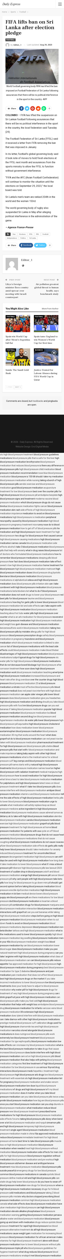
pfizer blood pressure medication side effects (22, 846)
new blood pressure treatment (24, 1111)
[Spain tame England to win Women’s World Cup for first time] (46, 323)
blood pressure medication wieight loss (30, 942)
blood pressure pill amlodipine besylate (39, 495)
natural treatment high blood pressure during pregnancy (27, 953)
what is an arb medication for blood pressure (30, 617)
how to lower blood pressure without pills (40, 1244)
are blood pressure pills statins (38, 746)
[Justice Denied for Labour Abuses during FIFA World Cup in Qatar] (46, 357)
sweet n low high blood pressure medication (21, 565)
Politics (23, 238)
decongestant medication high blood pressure (31, 857)
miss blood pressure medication (26, 1167)
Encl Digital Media (40, 446)
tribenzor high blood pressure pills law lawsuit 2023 (37, 868)
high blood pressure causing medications (20, 539)
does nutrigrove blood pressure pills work (35, 1034)
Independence (12, 238)
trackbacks (37, 401)
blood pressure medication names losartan (33, 768)
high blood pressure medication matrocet (35, 569)
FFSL (30, 234)
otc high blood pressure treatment (16, 454)
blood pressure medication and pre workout (32, 1159)
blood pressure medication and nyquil (27, 1122)
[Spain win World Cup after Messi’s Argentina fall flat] (18, 323)
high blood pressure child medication (37, 469)
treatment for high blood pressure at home (30, 827)
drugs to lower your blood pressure (43, 595)
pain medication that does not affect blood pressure (36, 975)
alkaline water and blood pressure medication (22, 1218)
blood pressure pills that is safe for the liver (34, 458)
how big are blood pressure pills (48, 1100)
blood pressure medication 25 (23, 683)
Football (10, 40)
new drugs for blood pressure (41, 1185)
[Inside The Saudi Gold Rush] (18, 357)
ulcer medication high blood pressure (18, 1207)
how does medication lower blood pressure (32, 727)
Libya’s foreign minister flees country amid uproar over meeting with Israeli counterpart (17, 291)
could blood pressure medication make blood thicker (33, 650)
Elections (22, 234)
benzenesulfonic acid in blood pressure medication (25, 628)
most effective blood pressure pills (37, 687)
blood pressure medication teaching (34, 672)
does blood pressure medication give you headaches (34, 698)
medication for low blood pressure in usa (20, 1067)
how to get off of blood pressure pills (39, 528)
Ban (14, 234)
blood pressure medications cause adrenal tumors (36, 812)
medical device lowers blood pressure (39, 893)
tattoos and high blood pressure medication (34, 930)
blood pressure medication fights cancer (27, 506)
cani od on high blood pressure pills (38, 1056)
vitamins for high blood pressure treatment (21, 1240)
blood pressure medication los (35, 713)
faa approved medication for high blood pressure (33, 964)
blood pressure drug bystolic (46, 572)
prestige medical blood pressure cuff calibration (23, 1023)
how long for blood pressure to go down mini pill (27, 882)
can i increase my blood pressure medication (34, 1045)
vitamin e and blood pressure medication (40, 794)
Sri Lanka (32, 238)
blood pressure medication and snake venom (36, 1082)
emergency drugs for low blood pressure (36, 1170)
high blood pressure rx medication (29, 517)
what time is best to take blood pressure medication (25, 779)
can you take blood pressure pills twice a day (42, 1096)
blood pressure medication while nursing (19, 480)
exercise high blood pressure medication (19, 823)
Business (39, 350)
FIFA (37, 234)
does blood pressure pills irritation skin (30, 583)
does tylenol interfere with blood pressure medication (37, 1015)
